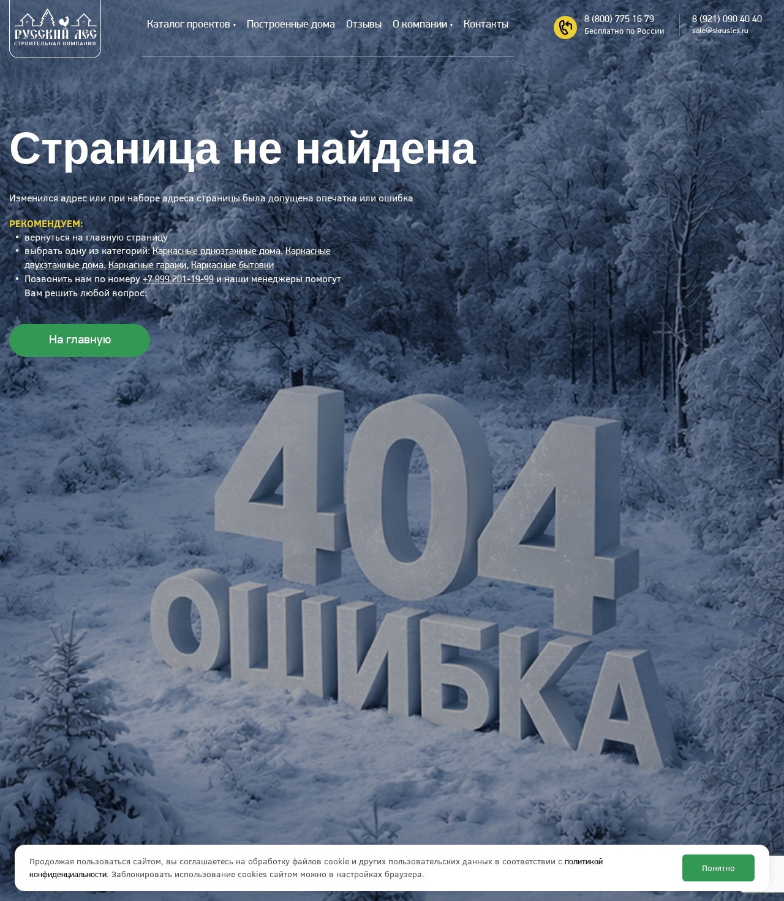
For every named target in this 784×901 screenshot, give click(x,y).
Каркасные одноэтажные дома (217, 251)
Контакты (486, 25)
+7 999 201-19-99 (178, 280)
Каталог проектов (188, 25)
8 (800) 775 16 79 (619, 19)
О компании (420, 25)
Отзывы (364, 25)
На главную (80, 340)
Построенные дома (291, 25)
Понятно (718, 868)
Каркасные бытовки (232, 266)
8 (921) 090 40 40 (727, 19)
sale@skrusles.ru (720, 31)
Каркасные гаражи (147, 266)
